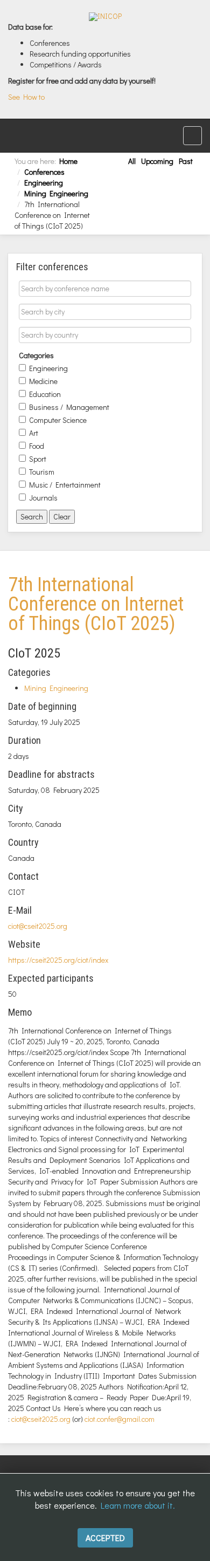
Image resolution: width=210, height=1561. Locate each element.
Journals (43, 496)
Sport (37, 457)
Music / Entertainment (65, 483)
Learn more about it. (138, 1505)
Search (31, 516)
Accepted (105, 1537)
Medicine (43, 380)
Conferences (44, 172)
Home (68, 161)
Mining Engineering (56, 193)
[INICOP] (105, 16)
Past (186, 161)
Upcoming (157, 161)
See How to (26, 97)
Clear (62, 516)
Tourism (41, 470)
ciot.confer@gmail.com (120, 1419)
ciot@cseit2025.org (37, 926)
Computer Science (58, 418)
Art (33, 431)
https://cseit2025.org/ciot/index (58, 960)
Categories (36, 354)
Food (36, 444)
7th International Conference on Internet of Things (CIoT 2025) (96, 604)
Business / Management (69, 405)
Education (45, 392)
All (132, 161)
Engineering (43, 182)
